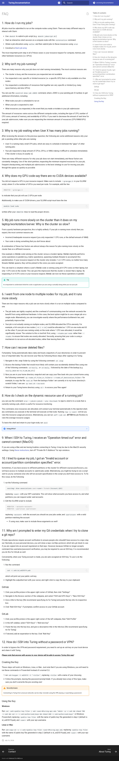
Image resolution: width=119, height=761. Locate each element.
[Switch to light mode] (59, 2)
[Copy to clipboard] (86, 189)
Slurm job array (21, 48)
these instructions (22, 450)
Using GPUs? (11, 429)
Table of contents (99, 13)
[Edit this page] (87, 13)
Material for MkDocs (16, 758)
